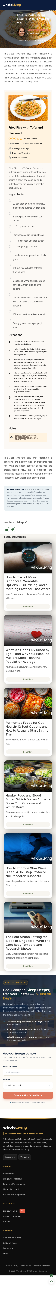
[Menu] (50, 5)
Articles (6, 1221)
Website (24, 1157)
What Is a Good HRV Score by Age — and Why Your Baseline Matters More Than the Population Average (27, 656)
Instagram (10, 1157)
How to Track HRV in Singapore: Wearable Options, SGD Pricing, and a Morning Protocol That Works (28, 583)
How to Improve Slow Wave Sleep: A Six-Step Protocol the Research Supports (26, 872)
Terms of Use (25, 1265)
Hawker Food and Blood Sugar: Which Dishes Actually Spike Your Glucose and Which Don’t (28, 801)
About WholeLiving (12, 1237)
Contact (6, 1253)
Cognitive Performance (14, 1184)
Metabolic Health (11, 1189)
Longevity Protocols (12, 1178)
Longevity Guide (13, 1210)
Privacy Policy (12, 1265)
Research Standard (12, 1216)
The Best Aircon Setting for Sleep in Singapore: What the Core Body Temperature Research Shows (28, 942)
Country (7, 1079)
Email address (10, 1066)
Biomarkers (8, 1173)
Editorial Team (10, 1243)
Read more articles (37, 33)
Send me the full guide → (28, 1095)
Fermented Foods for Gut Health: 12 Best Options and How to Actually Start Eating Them (27, 728)
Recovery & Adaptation (14, 1194)
